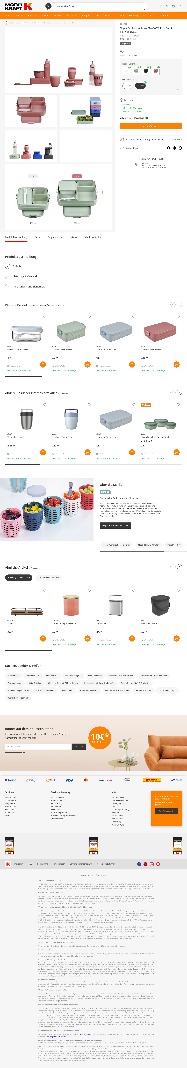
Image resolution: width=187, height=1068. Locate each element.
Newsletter (55, 809)
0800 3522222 (146, 163)
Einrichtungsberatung (60, 812)
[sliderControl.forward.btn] (179, 304)
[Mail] (180, 148)
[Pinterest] (174, 148)
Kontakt (115, 806)
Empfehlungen (55, 237)
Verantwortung (118, 825)
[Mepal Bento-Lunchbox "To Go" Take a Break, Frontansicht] (31, 111)
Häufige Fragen (118, 797)
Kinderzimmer (11, 809)
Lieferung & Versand (25, 276)
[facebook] (139, 864)
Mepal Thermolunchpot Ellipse (18, 401)
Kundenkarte (56, 800)
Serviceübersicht (58, 797)
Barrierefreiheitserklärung (81, 864)
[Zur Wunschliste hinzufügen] (180, 24)
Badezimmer (10, 806)
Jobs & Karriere (118, 818)
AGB (30, 864)
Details (17, 266)
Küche (7, 815)
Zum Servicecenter (167, 811)
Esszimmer (9, 812)
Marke (74, 237)
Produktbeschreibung (16, 237)
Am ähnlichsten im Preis (48, 578)
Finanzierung (56, 803)
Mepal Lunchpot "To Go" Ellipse (63, 401)
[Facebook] (168, 148)
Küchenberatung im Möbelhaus (64, 815)
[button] (126, 71)
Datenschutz (42, 864)
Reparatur (116, 812)
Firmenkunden (57, 818)
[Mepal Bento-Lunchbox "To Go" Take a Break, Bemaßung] (58, 197)
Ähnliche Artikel (93, 237)
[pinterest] (145, 864)
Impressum (19, 864)
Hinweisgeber (59, 864)
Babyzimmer (10, 803)
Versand (134, 55)
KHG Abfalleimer (102, 587)
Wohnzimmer (11, 797)
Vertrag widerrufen (120, 800)
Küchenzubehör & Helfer (23, 665)
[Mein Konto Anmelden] (167, 6)
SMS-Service (56, 806)
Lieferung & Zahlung (120, 809)
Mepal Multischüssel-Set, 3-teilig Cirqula (156, 401)
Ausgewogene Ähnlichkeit (19, 578)
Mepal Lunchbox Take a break (62, 313)
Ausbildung (116, 822)
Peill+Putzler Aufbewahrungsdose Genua (67, 587)
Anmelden (79, 746)
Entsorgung (116, 803)
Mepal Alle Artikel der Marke (115, 525)
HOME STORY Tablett (14, 587)
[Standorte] (161, 6)
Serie (37, 237)
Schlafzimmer (11, 800)
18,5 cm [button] (127, 85)
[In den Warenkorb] (43, 364)
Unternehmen (118, 815)
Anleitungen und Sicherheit (29, 286)
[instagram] (152, 864)
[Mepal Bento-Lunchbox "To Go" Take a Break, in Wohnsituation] (58, 60)
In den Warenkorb (151, 126)
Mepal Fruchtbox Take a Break (18, 313)
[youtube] (158, 864)
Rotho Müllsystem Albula (149, 587)
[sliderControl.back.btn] (173, 304)
